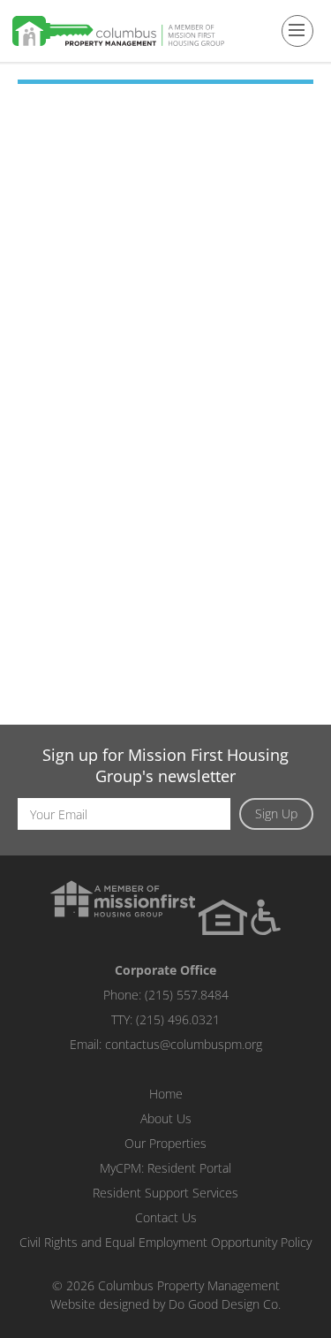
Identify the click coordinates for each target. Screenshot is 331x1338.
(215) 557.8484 (187, 994)
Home (166, 1093)
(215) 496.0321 (178, 1019)
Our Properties (165, 1143)
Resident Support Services (165, 1192)
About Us (166, 1118)
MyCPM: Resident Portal (165, 1167)
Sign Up (276, 813)
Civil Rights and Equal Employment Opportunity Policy (165, 1242)
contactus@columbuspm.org (183, 1044)
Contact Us (166, 1217)
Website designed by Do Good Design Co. (165, 1304)
